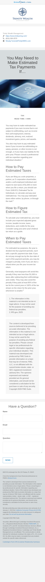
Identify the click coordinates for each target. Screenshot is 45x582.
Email (5, 425)
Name (5, 411)
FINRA (31, 524)
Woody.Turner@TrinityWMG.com (18, 41)
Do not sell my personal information (20, 514)
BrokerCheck (12, 478)
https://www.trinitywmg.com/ (16, 36)
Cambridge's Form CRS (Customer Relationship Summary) (21, 542)
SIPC (35, 524)
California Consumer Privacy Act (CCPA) (28, 510)
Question (6, 438)
